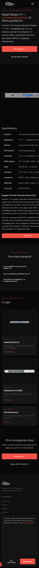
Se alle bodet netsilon (19, 57)
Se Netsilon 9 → (9, 352)
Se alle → (7, 422)
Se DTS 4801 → (9, 400)
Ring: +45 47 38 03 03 (19, 464)
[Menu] (32, 4)
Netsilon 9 (5, 509)
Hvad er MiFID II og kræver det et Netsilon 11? (19, 267)
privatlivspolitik (29, 523)
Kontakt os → (19, 456)
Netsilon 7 (5, 505)
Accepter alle (27, 561)
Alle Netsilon (6, 501)
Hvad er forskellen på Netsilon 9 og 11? (19, 274)
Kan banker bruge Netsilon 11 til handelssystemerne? (19, 280)
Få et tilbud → (19, 49)
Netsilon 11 (5, 512)
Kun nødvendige (11, 561)
